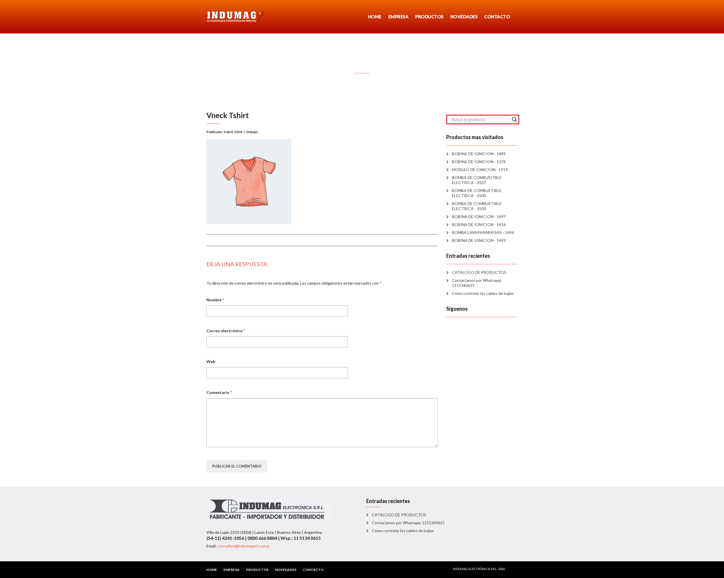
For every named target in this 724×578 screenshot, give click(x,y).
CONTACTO (497, 16)
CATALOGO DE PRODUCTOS (479, 272)
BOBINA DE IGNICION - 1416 (479, 224)
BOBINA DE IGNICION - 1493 (479, 240)
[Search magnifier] (514, 119)
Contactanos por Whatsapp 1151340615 (476, 283)
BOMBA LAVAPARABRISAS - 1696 (483, 232)
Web (210, 361)
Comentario (219, 392)
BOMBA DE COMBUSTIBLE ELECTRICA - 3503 (477, 206)
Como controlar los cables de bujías (483, 293)
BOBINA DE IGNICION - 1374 (479, 161)
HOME (375, 16)
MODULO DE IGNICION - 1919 (480, 169)
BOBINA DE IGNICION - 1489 (479, 153)
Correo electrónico (225, 330)
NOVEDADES (464, 16)
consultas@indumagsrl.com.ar (243, 545)
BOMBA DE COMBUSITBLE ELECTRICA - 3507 (477, 180)
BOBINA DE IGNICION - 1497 (479, 216)
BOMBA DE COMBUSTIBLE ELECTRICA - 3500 (477, 193)
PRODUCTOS (429, 16)
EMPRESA (398, 16)
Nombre (215, 299)
